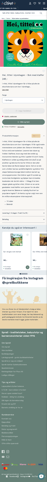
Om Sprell (6, 347)
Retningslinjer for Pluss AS (12, 371)
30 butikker (37, 268)
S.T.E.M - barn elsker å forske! (14, 390)
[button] (44, 71)
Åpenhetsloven (8, 368)
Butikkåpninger (8, 354)
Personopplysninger (10, 436)
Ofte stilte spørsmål (10, 443)
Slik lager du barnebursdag (13, 400)
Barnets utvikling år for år (12, 407)
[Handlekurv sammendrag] (39, 3)
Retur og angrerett (9, 429)
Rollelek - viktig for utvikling (13, 397)
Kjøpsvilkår (6, 422)
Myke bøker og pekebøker (20, 18)
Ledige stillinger (8, 375)
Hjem (3, 18)
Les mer (5, 90)
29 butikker (8, 268)
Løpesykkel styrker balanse (13, 386)
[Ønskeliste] (35, 3)
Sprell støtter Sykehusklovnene (14, 364)
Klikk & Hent (6, 440)
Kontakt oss (6, 419)
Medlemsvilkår (7, 433)
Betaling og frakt (8, 426)
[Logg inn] (30, 3)
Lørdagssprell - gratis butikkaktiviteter (17, 357)
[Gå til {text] (3, 452)
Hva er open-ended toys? (12, 393)
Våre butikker (7, 350)
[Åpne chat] (41, 476)
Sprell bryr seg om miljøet (12, 361)
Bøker (8, 18)
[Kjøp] (27, 267)
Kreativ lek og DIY (9, 404)
